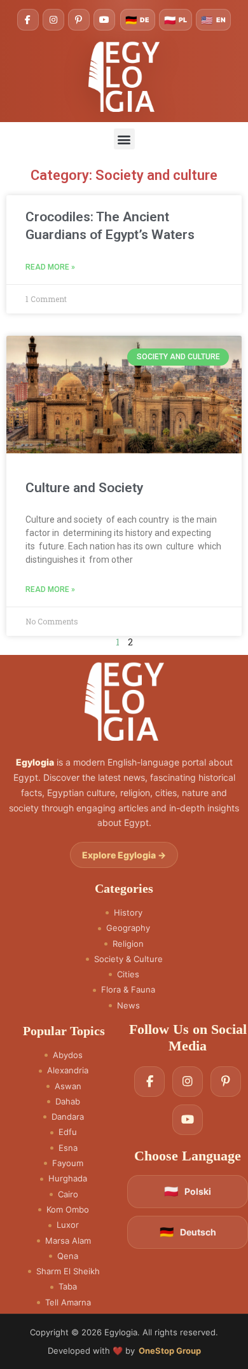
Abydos (68, 1055)
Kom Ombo (67, 1209)
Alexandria (67, 1070)
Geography (128, 928)
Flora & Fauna (128, 989)
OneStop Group (170, 1350)
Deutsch (188, 1232)
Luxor (68, 1225)
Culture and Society (84, 487)
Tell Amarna (68, 1302)
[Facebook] (28, 20)
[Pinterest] (79, 20)
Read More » (50, 267)
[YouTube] (104, 20)
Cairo (68, 1194)
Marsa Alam (68, 1241)
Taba (68, 1286)
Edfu (68, 1132)
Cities (128, 974)
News (128, 1005)
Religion (128, 944)
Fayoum (67, 1163)
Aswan (68, 1086)
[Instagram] (53, 20)
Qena (67, 1256)
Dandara (68, 1117)
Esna (68, 1148)
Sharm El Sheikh (68, 1271)
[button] (124, 138)
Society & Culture (128, 959)
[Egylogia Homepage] (124, 76)
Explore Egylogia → (124, 855)
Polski (187, 1191)
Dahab (67, 1101)
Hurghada (67, 1178)
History (128, 913)
